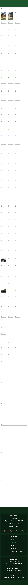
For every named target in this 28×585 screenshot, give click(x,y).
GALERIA (14, 542)
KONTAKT (14, 548)
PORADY (14, 545)
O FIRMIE (14, 537)
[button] (23, 3)
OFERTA (14, 539)
